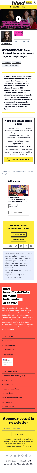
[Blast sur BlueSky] (15, 455)
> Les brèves (7, 354)
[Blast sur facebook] (31, 246)
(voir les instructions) (14, 277)
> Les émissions (8, 341)
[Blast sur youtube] (10, 246)
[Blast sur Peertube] (11, 455)
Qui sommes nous (9, 371)
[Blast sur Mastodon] (19, 455)
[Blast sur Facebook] (26, 455)
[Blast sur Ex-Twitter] (30, 455)
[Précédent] (10, 200)
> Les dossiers (8, 349)
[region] (18, 200)
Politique (17, 62)
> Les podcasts (8, 345)
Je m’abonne (7, 380)
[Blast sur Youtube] (7, 455)
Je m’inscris (19, 434)
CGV (31, 464)
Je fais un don (7, 384)
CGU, (28, 464)
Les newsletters (8, 393)
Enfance (6, 62)
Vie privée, (21, 464)
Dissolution (13, 205)
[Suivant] (26, 200)
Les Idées (18, 32)
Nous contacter (8, 406)
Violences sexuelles (10, 65)
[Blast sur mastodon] (21, 246)
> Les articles (7, 336)
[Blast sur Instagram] (22, 455)
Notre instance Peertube (12, 397)
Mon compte (7, 402)
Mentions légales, (10, 464)
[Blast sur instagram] (26, 246)
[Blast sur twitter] (16, 246)
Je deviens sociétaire (10, 389)
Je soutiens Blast (20, 159)
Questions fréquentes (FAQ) (13, 376)
